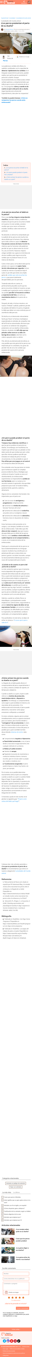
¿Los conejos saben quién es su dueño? (22, 1230)
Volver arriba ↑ (16, 1329)
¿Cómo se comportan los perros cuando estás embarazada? (14, 100)
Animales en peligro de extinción (15, 1183)
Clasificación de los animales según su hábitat (17, 1211)
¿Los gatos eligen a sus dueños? (22, 1249)
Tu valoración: (15, 1300)
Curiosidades (12, 18)
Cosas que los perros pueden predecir (23, 1240)
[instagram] (8, 1341)
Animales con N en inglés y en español (15, 1205)
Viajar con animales (15, 1187)
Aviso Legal (5, 1349)
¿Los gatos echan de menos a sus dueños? (23, 1258)
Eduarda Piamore (9, 29)
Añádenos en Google (24, 57)
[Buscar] (29, 2)
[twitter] (4, 1341)
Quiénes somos (25, 1346)
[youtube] (11, 1341)
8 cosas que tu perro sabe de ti (14, 621)
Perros (5, 61)
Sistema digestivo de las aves (12, 1214)
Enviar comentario (22, 1308)
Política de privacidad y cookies (17, 1349)
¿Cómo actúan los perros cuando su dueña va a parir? (16, 178)
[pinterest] (15, 1341)
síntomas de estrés (17, 732)
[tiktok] (18, 1341)
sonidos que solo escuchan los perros (14, 276)
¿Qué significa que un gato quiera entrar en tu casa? (17, 1201)
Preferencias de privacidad (9, 1351)
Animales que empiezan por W (13, 1220)
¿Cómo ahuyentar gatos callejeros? (14, 1208)
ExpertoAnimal (4, 18)
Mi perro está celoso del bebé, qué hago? (14, 800)
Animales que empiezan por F (12, 1217)
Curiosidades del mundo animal (23, 18)
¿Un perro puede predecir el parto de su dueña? (15, 173)
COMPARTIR (24, 3)
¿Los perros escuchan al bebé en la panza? (16, 169)
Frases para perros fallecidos (12, 1197)
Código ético (6, 1355)
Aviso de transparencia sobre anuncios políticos (14, 1353)
